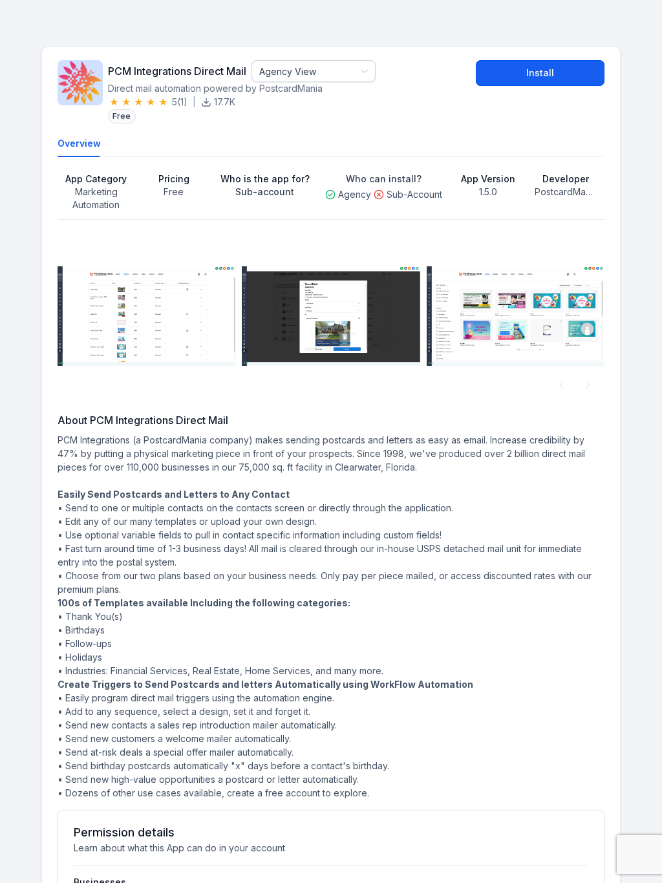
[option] (146, 316)
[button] (562, 385)
